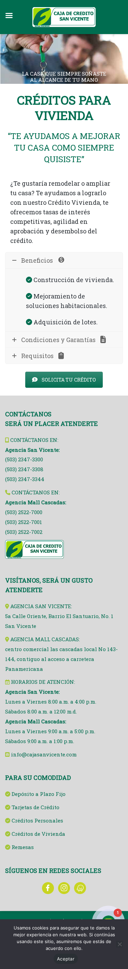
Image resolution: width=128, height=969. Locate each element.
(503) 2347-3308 (24, 469)
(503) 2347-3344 (24, 479)
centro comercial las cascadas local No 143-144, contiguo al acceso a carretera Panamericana (61, 659)
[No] (119, 944)
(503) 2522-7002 (23, 531)
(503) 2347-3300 (24, 459)
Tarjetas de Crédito (35, 807)
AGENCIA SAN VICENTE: (41, 606)
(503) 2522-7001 (23, 522)
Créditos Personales (37, 820)
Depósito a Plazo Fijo (39, 793)
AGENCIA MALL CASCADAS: (45, 639)
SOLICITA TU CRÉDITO (69, 379)
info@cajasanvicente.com (44, 754)
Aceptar (65, 959)
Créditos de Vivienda (38, 833)
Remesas (23, 847)
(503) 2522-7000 (23, 512)
